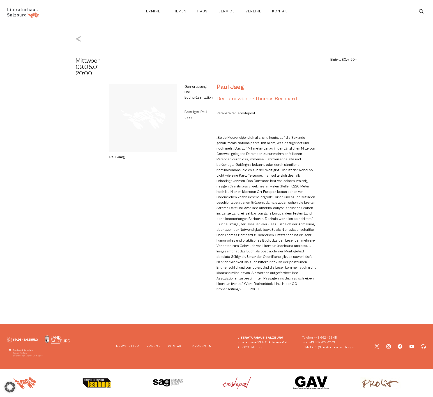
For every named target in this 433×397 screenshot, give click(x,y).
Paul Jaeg (230, 87)
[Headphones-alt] (423, 346)
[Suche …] (421, 11)
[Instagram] (388, 346)
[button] (10, 387)
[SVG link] (23, 13)
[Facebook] (400, 346)
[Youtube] (411, 346)
